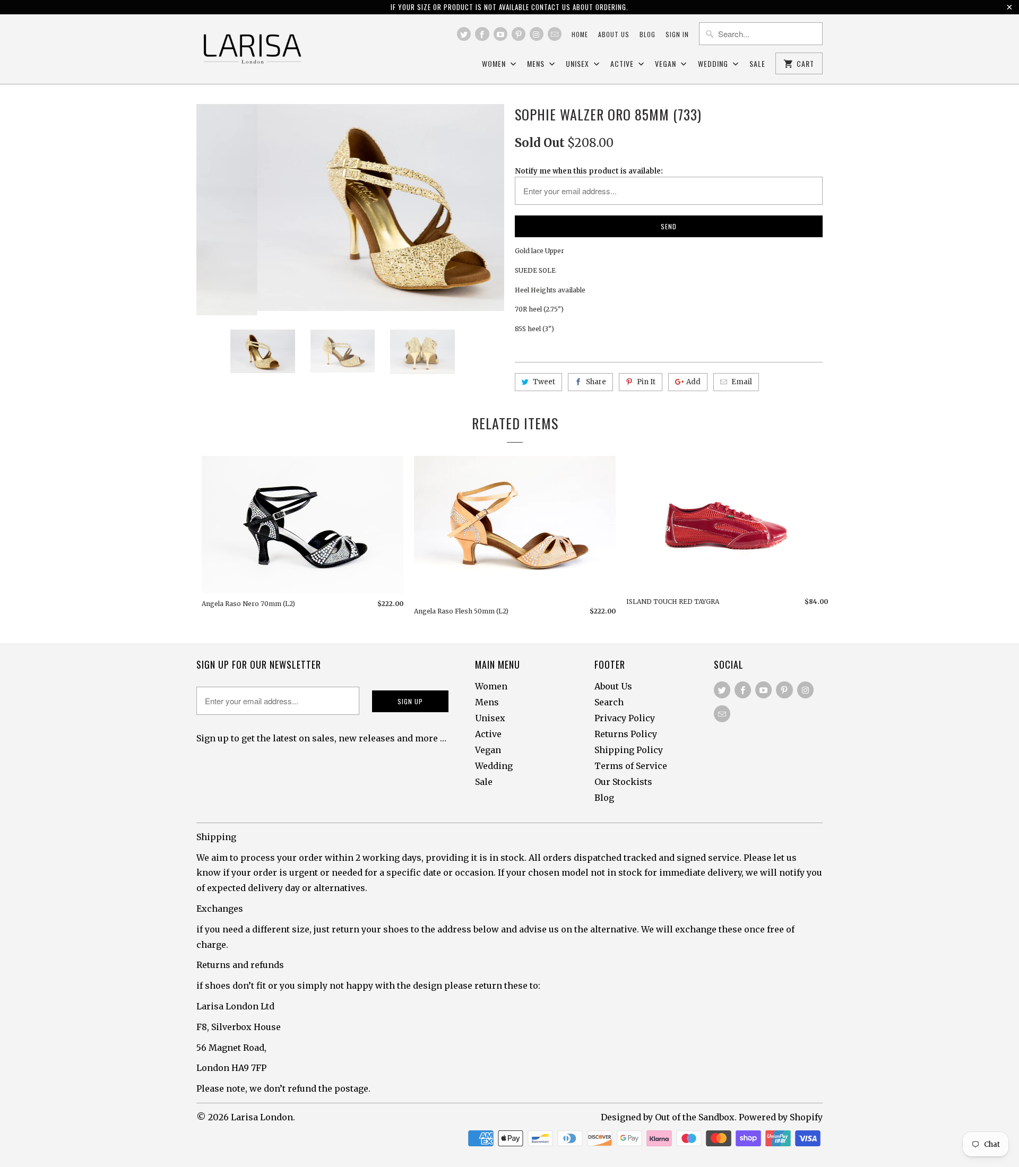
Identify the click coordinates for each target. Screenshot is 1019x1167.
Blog (647, 34)
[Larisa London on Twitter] (464, 34)
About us (613, 34)
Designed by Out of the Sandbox (668, 1117)
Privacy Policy (624, 718)
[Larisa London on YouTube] (500, 34)
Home (580, 34)
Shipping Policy (628, 750)
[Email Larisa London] (555, 34)
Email (741, 381)
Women (495, 64)
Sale (757, 64)
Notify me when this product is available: (589, 171)
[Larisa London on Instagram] (536, 34)
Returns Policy (625, 734)
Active (623, 64)
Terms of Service (630, 765)
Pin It (646, 381)
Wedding (714, 64)
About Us (613, 686)
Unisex (578, 64)
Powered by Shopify (781, 1117)
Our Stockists (623, 781)
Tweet (544, 381)
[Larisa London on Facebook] (482, 34)
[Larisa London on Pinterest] (518, 34)
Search (609, 702)
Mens (537, 64)
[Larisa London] (252, 49)
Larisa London (262, 1117)
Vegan (666, 64)
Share (596, 381)
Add (693, 381)
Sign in (677, 34)
